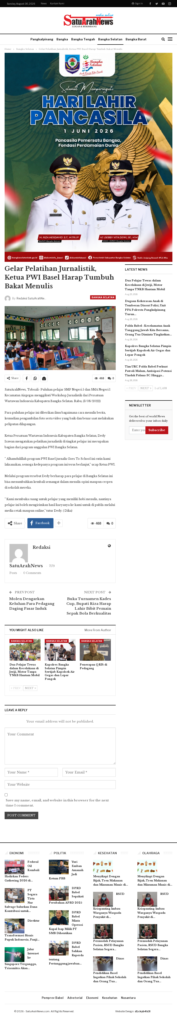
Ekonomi (92, 998)
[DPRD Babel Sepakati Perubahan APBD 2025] (59, 893)
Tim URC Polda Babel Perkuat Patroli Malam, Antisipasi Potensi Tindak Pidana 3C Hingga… (148, 371)
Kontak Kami (57, 3)
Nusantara (128, 998)
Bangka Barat (136, 39)
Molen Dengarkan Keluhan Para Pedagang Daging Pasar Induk (31, 604)
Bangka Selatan (110, 39)
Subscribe (156, 430)
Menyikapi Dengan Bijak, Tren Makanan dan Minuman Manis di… (110, 880)
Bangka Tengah (83, 39)
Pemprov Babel (52, 998)
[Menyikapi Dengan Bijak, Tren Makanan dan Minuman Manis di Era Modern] (103, 867)
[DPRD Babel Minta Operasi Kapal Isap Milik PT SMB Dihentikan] (59, 917)
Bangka (62, 39)
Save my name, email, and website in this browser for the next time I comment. (57, 802)
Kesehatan (109, 998)
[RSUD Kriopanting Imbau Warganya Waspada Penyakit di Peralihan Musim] (103, 899)
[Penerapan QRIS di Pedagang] (95, 650)
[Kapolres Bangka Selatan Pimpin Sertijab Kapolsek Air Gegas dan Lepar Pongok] (60, 650)
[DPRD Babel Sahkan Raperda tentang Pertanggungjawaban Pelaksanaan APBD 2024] (59, 948)
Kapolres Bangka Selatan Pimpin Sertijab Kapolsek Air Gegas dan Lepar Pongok (148, 350)
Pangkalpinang (41, 39)
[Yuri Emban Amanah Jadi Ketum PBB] (59, 867)
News (44, 3)
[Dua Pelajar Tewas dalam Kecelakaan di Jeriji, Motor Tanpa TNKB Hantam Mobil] (25, 650)
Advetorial (74, 998)
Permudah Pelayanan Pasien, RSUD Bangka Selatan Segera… (108, 945)
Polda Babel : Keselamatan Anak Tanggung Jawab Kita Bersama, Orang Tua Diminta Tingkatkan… (148, 330)
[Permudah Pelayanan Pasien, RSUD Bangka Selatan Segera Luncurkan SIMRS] (103, 931)
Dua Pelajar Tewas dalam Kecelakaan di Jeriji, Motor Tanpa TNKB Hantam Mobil (145, 285)
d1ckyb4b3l (142, 1011)
